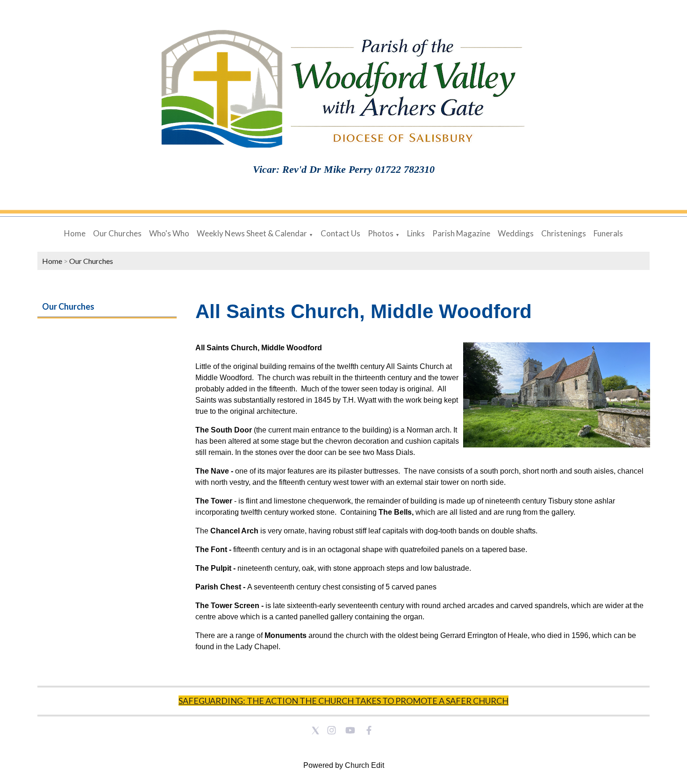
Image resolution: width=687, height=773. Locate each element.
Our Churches (117, 233)
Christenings (563, 233)
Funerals (608, 233)
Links (416, 233)
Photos (381, 233)
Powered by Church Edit (343, 765)
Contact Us (340, 233)
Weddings (516, 233)
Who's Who (169, 233)
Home (75, 233)
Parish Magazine (461, 233)
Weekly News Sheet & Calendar (252, 233)
